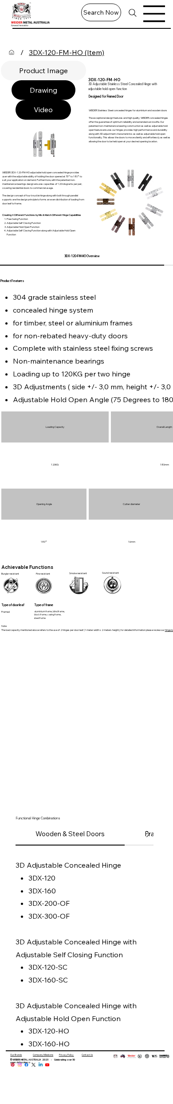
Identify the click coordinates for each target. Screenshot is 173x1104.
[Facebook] (26, 1064)
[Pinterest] (12, 1064)
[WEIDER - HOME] (12, 52)
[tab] (43, 70)
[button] (101, 12)
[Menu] (154, 14)
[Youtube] (47, 1064)
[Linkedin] (40, 1064)
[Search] (132, 13)
